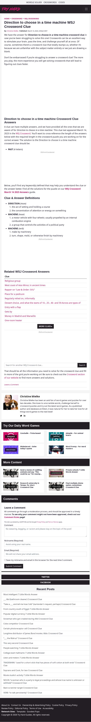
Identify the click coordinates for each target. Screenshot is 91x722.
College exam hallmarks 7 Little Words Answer (24, 653)
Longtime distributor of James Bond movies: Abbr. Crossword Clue (33, 633)
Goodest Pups (33, 711)
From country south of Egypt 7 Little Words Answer (26, 609)
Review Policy (7, 708)
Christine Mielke (12, 31)
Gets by (8, 311)
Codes (62, 2)
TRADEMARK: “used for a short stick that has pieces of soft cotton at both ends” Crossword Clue (44, 664)
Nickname (13, 540)
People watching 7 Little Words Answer (20, 648)
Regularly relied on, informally (20, 298)
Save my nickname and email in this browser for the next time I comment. (39, 560)
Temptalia (21, 711)
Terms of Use (35, 708)
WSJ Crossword (31, 18)
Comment (8, 525)
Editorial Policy (21, 708)
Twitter (45, 577)
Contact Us (16, 705)
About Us (5, 705)
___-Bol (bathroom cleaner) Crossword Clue (22, 599)
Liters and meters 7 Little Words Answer (21, 657)
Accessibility (48, 708)
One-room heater (13, 320)
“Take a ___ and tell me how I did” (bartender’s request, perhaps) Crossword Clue (39, 604)
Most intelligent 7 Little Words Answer (20, 594)
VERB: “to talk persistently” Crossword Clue (22, 692)
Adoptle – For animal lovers (74, 434)
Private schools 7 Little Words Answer (75, 471)
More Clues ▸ (45, 326)
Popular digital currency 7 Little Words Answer (24, 614)
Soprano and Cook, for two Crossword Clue (22, 670)
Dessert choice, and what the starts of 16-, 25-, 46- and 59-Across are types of (42, 302)
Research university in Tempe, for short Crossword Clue (29, 485)
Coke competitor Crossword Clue (18, 623)
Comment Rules (11, 517)
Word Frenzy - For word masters (76, 447)
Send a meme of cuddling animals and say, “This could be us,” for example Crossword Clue (31, 473)
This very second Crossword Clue (18, 643)
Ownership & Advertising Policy (36, 705)
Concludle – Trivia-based (30, 433)
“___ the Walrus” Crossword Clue (17, 638)
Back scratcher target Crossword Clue (20, 687)
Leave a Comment (11, 384)
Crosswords (50, 2)
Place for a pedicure (14, 294)
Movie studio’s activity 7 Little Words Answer (23, 675)
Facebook (45, 582)
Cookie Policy (58, 705)
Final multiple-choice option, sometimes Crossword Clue (74, 485)
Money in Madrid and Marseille (20, 316)
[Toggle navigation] (86, 9)
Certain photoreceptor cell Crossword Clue (22, 628)
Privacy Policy (41, 522)
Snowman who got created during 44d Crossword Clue (28, 618)
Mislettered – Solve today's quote (28, 447)
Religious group (12, 280)
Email (11, 550)
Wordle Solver (34, 2)
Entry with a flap (13, 307)
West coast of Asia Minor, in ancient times (25, 285)
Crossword (16, 18)
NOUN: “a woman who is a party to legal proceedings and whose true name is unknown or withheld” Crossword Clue (43, 681)
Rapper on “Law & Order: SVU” (20, 289)
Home (6, 18)
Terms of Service (53, 522)
